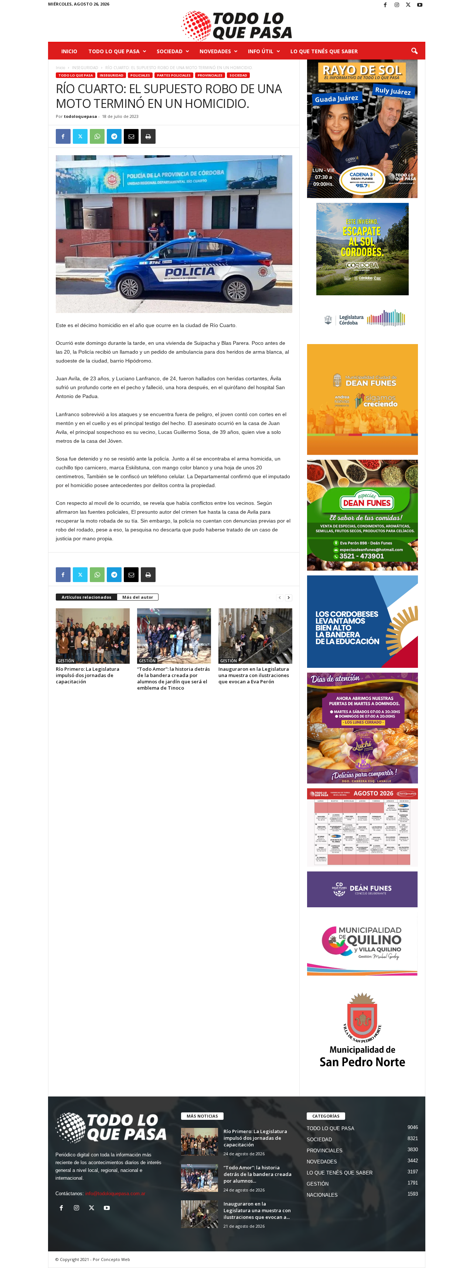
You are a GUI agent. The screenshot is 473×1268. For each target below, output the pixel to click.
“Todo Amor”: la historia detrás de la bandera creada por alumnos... (258, 1174)
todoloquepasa (80, 116)
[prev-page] (279, 597)
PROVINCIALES (210, 75)
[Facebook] (385, 5)
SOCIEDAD (170, 51)
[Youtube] (419, 5)
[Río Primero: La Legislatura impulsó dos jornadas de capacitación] (93, 636)
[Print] (148, 136)
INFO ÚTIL (260, 51)
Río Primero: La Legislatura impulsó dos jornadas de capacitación (87, 675)
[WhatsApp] (97, 136)
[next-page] (288, 597)
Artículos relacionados (86, 597)
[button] (414, 51)
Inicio (69, 51)
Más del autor (137, 597)
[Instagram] (396, 5)
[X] (408, 5)
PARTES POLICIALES (174, 75)
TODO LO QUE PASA (114, 51)
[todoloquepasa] (236, 26)
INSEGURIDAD (85, 67)
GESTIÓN (66, 660)
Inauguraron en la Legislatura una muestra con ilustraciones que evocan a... (257, 1210)
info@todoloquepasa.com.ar (115, 1193)
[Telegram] (114, 136)
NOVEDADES (215, 51)
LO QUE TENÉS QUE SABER (324, 51)
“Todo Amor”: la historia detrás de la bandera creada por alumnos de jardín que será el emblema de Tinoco (173, 678)
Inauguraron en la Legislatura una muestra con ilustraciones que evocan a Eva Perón (253, 675)
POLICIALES (140, 75)
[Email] (131, 136)
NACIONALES (322, 1195)
